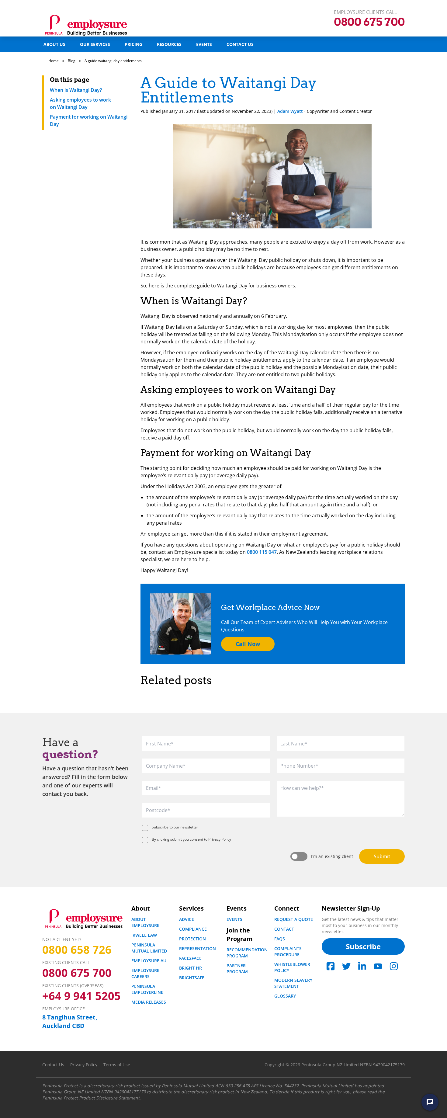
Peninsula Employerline (147, 989)
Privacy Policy (219, 839)
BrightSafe (191, 978)
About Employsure (145, 922)
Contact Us (240, 44)
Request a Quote (293, 919)
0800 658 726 (77, 950)
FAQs (279, 939)
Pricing (133, 44)
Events (204, 44)
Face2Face (190, 958)
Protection (192, 939)
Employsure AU (148, 960)
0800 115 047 (262, 552)
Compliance (193, 929)
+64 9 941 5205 (81, 996)
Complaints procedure (288, 951)
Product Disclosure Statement (109, 1098)
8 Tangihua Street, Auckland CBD (69, 1021)
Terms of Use (116, 1065)
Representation (197, 948)
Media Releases (148, 1002)
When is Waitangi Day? (76, 90)
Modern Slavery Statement (293, 983)
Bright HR (190, 968)
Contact (284, 929)
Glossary (285, 996)
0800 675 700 (77, 973)
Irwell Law (144, 935)
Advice (186, 919)
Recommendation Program (247, 953)
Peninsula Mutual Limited (149, 948)
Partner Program (237, 968)
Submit (382, 856)
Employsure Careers (145, 973)
